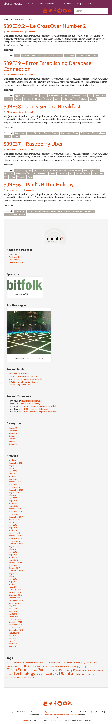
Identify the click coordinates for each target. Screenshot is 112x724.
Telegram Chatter (83, 3)
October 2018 (14, 541)
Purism (56, 670)
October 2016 (14, 598)
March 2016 (13, 617)
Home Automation (58, 171)
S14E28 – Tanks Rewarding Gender (23, 382)
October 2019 (14, 514)
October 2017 (14, 568)
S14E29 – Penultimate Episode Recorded (26, 379)
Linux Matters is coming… (19, 374)
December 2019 (15, 509)
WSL (25, 677)
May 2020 (13, 501)
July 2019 (12, 522)
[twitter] (51, 10)
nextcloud (65, 667)
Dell (21, 663)
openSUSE (8, 99)
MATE (32, 667)
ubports (47, 674)
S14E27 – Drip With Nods (19, 385)
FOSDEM (44, 171)
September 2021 (16, 463)
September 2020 (16, 490)
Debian (18, 171)
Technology (69, 56)
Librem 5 (15, 667)
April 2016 (13, 614)
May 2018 (13, 555)
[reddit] (60, 10)
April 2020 (13, 503)
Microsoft (26, 56)
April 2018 (13, 557)
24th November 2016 (14, 75)
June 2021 (13, 471)
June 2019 (13, 525)
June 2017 (13, 579)
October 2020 (14, 487)
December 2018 (15, 536)
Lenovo (9, 667)
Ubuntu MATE (80, 674)
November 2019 (15, 511)
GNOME (75, 662)
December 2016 (15, 592)
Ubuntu (88, 56)
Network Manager (41, 211)
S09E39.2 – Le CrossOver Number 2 (45, 26)
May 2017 (13, 581)
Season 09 (13, 431)
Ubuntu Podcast (13, 3)
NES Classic (36, 56)
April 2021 (13, 476)
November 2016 (15, 595)
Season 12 (13, 439)
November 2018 (15, 538)
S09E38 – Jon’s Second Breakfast (42, 106)
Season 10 (13, 433)
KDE (92, 662)
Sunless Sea (77, 211)
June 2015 (13, 638)
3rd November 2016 (14, 190)
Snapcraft (48, 99)
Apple (17, 96)
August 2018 (14, 546)
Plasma (34, 670)
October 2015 (14, 627)
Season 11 (13, 436)
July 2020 (12, 495)
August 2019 (14, 519)
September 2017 (16, 571)
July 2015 (12, 635)
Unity (95, 56)
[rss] (70, 10)
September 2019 (16, 517)
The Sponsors (64, 3)
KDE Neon (99, 663)
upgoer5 (16, 136)
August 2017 (14, 573)
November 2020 (15, 484)
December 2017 (15, 563)
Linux (17, 56)
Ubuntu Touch (12, 677)
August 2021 (14, 466)
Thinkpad (39, 674)
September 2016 (16, 600)
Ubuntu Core (97, 174)
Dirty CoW (27, 171)
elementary (28, 663)
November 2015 (15, 625)
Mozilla (58, 666)
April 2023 (13, 460)
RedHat (79, 670)
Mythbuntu (94, 171)
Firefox (53, 662)
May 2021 (13, 474)
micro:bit (38, 667)
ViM (6, 177)
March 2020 (13, 506)
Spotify (57, 99)
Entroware (38, 663)
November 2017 (15, 565)
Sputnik (100, 670)
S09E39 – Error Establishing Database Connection (47, 66)
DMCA (36, 171)
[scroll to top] (58, 717)
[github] (65, 10)
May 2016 (13, 611)
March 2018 (13, 560)
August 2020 (14, 493)
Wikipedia (21, 177)
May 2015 (13, 641)
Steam (75, 133)
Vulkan (12, 177)
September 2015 (16, 630)
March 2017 (13, 587)
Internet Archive (74, 171)
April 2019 (13, 530)
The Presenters (47, 3)
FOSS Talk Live (64, 662)
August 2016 (14, 603)
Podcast (59, 56)
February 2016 (15, 619)
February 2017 (15, 590)
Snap (84, 670)
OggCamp (81, 666)
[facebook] (55, 10)
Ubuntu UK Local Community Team (38, 712)
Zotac (30, 177)
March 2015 (13, 646)
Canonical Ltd (58, 720)
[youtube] (45, 10)
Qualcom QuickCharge (32, 99)
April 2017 (13, 584)
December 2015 (15, 622)
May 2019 (13, 528)
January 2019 (14, 533)
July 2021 (12, 468)
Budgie (35, 96)
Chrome (9, 663)
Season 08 (13, 428)
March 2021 (13, 479)
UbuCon (79, 56)
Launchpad (75, 96)
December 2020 (15, 482)
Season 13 (13, 441)
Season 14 (13, 444)
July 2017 (12, 576)
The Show (31, 3)
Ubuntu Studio (92, 674)
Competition (20, 133)
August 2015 (14, 633)
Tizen (76, 99)
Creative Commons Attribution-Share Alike (61, 715)
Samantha (30, 32)
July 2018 (12, 549)
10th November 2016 (14, 149)
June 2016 (13, 608)
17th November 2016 (14, 112)
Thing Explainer (98, 133)
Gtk (88, 663)
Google (83, 663)
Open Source (48, 56)
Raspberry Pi (66, 133)
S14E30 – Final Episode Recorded (23, 377)
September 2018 (16, 544)
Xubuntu (30, 677)
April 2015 (13, 644)
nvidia (72, 667)
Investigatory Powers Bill (59, 96)
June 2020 (13, 498)
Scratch (52, 174)
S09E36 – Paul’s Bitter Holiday (39, 184)
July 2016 (12, 606)
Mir (35, 133)
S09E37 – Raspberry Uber (33, 144)
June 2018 (13, 552)
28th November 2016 (14, 32)
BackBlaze (26, 96)
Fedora (44, 96)
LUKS (90, 96)
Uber (72, 174)
